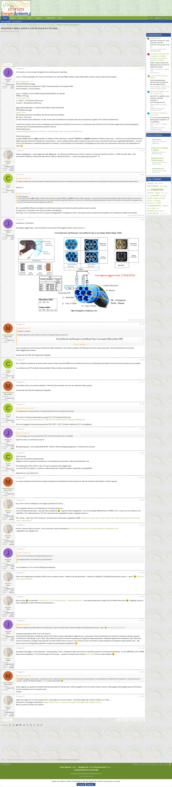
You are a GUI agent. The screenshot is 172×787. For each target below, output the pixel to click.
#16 (143, 597)
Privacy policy (154, 764)
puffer (158, 203)
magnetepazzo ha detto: (24, 408)
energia (150, 183)
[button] (24, 18)
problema (157, 201)
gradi (165, 186)
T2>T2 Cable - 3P (22, 98)
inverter (150, 193)
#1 (143, 68)
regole (161, 213)
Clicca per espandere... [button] (80, 344)
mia (162, 193)
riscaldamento (154, 205)
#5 (143, 324)
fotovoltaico (153, 185)
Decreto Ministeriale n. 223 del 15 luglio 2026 (159, 92)
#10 (143, 453)
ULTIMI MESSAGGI (154, 35)
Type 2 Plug (20, 112)
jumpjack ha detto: (22, 178)
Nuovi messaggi (6, 21)
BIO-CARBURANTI (155, 51)
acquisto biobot (155, 38)
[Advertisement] (60, 47)
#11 (143, 478)
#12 (143, 500)
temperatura (152, 210)
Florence (11, 170)
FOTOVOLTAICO (155, 73)
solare (165, 205)
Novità (20, 18)
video (166, 213)
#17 (143, 620)
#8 (143, 404)
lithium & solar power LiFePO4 (116, 627)
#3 (143, 174)
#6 (143, 360)
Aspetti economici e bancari (158, 88)
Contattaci (136, 764)
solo (148, 208)
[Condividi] (140, 69)
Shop (60, 18)
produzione (151, 203)
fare (156, 183)
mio (166, 193)
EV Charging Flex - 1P (24, 81)
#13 (143, 525)
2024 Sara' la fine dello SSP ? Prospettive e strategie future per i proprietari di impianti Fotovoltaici (160, 57)
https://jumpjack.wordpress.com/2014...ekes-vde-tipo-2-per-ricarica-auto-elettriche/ (49, 131)
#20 (143, 696)
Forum (4, 18)
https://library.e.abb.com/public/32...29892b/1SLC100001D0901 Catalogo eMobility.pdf (50, 419)
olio (148, 196)
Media (29, 18)
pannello (163, 196)
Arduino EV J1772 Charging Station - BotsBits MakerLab (60, 600)
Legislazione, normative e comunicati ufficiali (157, 109)
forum (161, 183)
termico (161, 211)
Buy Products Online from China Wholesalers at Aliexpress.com (93, 528)
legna (157, 193)
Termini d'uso (144, 764)
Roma (12, 88)
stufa (153, 208)
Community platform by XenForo (86, 773)
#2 (143, 150)
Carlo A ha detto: (22, 433)
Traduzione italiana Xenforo (86, 776)
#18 (143, 648)
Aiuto (161, 764)
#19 (143, 672)
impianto (157, 189)
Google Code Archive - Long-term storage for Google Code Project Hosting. (72, 702)
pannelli (155, 195)
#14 (143, 549)
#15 (143, 573)
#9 (143, 429)
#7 (143, 382)
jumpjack (5, 31)
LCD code (89, 654)
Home (166, 764)
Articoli (12, 18)
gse (148, 190)
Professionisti (50, 18)
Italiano (7, 764)
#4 (143, 219)
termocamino (153, 213)
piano (155, 198)
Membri (38, 18)
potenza (150, 201)
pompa (162, 198)
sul (158, 208)
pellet (149, 198)
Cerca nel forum (17, 21)
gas (161, 186)
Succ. (8, 64)
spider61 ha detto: (22, 553)
